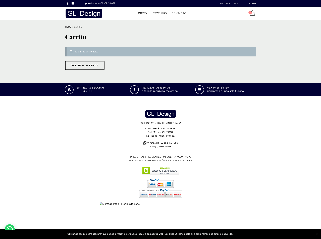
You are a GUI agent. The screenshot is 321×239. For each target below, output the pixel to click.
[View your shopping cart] (252, 13)
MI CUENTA (225, 3)
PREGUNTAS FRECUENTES (145, 156)
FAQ (236, 3)
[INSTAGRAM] (72, 3)
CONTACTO (184, 156)
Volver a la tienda (84, 65)
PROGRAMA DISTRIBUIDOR (145, 160)
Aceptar (238, 233)
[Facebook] (67, 3)
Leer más (249, 233)
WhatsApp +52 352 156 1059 (162, 142)
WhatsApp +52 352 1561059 (102, 3)
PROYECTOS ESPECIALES (177, 160)
